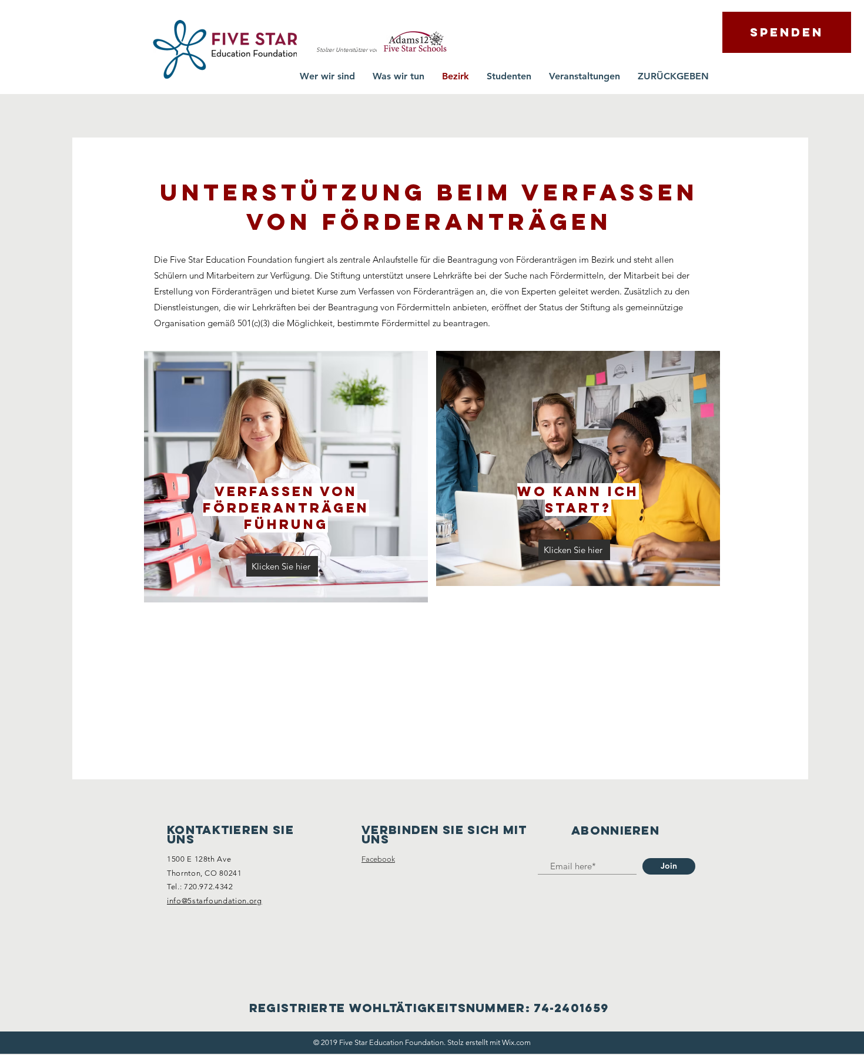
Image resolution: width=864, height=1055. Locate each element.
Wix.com (516, 1042)
